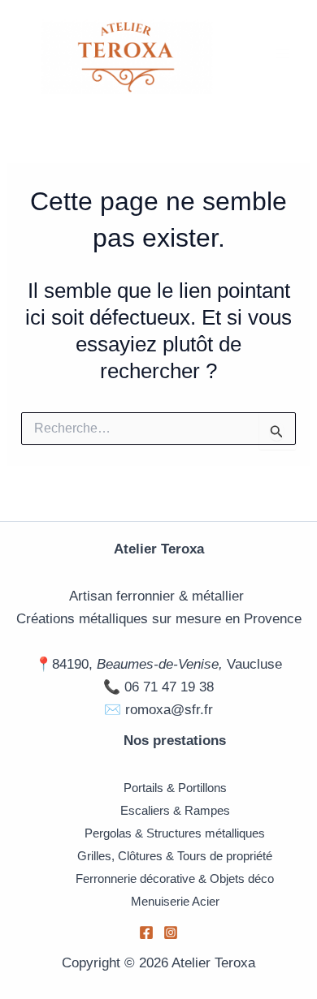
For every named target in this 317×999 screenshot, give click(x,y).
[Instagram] (170, 932)
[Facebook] (146, 932)
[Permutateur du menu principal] (283, 54)
